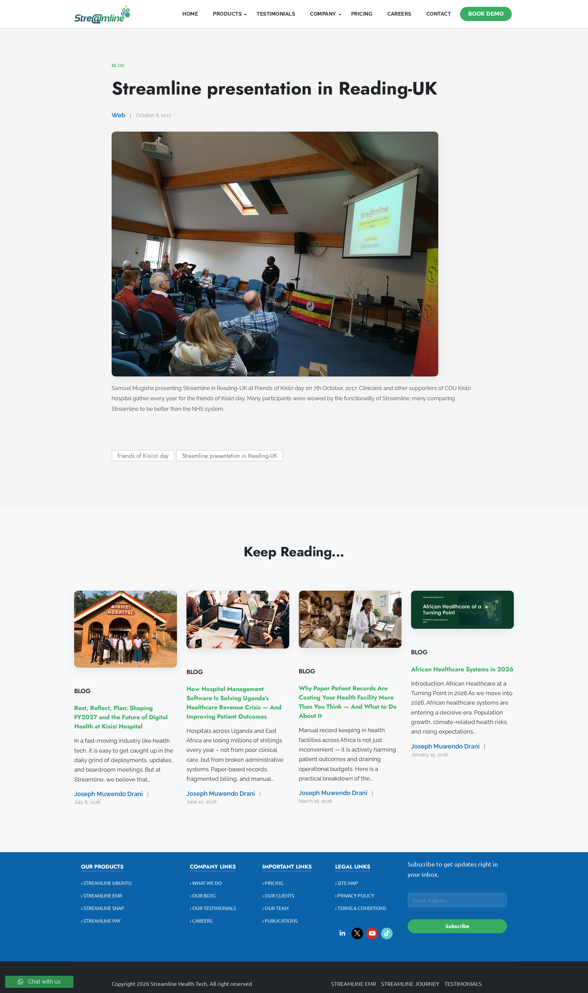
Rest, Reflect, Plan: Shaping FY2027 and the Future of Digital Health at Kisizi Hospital (121, 717)
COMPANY (323, 14)
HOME (190, 14)
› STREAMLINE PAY (100, 921)
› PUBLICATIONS (279, 921)
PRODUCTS (227, 14)
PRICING (362, 14)
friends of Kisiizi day (143, 455)
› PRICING (272, 883)
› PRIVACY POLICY (354, 895)
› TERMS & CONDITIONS (360, 908)
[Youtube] (372, 933)
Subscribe (457, 926)
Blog (118, 65)
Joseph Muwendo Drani (108, 793)
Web (118, 115)
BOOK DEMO (486, 13)
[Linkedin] (342, 933)
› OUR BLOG (202, 895)
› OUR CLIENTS (278, 895)
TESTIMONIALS (276, 14)
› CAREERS (201, 921)
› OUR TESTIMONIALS (213, 908)
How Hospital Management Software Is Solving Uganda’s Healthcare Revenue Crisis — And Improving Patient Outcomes (233, 703)
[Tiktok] (386, 933)
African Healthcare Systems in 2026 (462, 669)
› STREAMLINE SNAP (102, 908)
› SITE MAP (346, 883)
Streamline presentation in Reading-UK (229, 455)
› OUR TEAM (275, 908)
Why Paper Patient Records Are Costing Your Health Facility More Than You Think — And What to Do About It (348, 702)
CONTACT (438, 14)
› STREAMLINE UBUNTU (106, 883)
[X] (357, 933)
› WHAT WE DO (206, 883)
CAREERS (399, 14)
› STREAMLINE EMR (101, 895)
